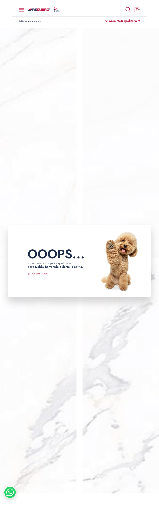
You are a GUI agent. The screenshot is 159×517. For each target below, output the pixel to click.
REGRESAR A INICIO (39, 274)
